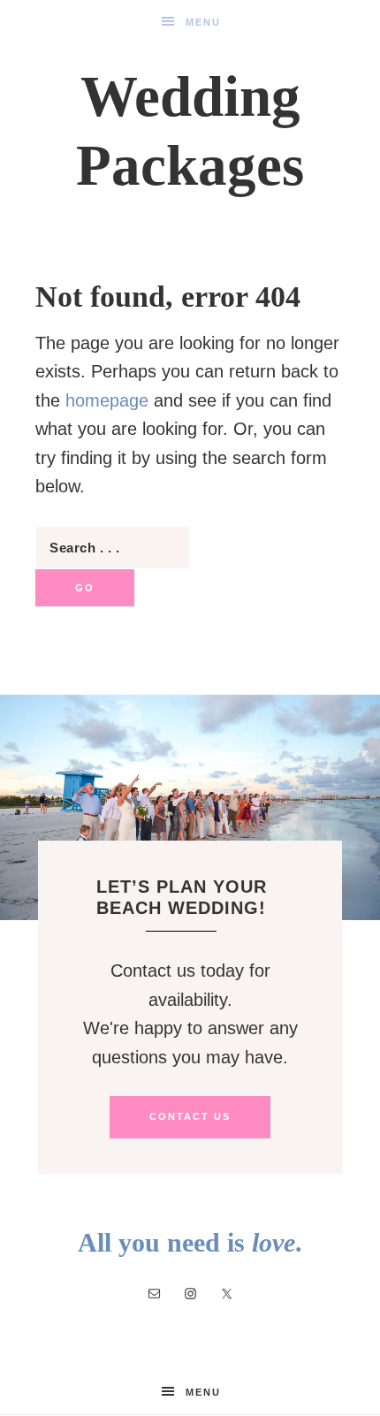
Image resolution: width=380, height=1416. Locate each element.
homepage (106, 400)
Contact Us (190, 1116)
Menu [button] (203, 22)
